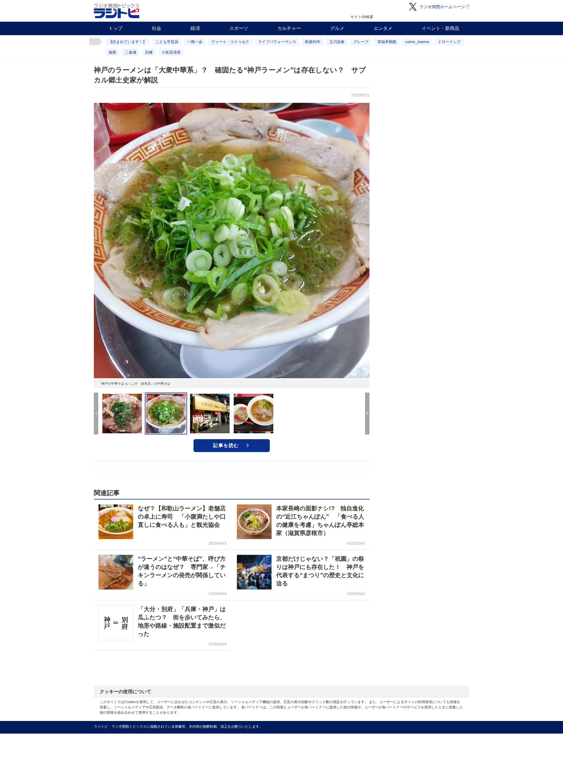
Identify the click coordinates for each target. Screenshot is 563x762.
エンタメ (383, 28)
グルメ (337, 28)
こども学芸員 (166, 42)
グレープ (361, 42)
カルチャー (289, 28)
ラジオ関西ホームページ (442, 7)
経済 (195, 28)
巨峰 (149, 52)
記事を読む (226, 445)
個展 (112, 52)
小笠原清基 (171, 52)
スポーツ (238, 28)
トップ (115, 28)
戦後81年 (312, 42)
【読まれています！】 (127, 42)
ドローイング (449, 42)
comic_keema (417, 42)
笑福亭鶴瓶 (386, 42)
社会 (156, 28)
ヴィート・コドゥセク (230, 42)
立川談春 (337, 42)
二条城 (130, 52)
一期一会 (194, 42)
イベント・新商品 (440, 28)
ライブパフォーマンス (277, 42)
